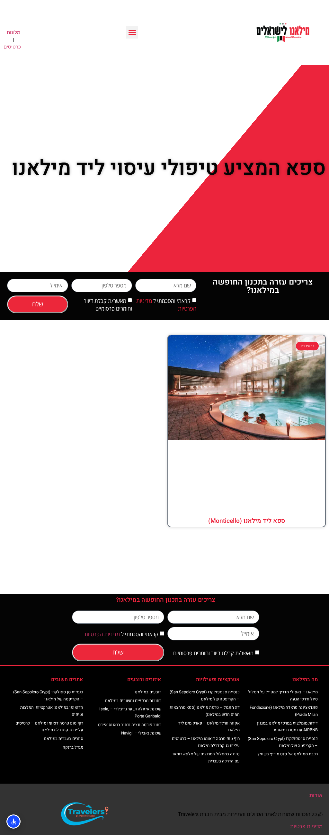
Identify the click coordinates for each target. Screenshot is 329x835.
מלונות (13, 32)
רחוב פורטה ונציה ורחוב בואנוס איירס (129, 725)
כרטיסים (12, 47)
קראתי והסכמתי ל (121, 634)
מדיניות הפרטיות (102, 634)
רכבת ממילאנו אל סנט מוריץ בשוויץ (287, 754)
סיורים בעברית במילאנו (63, 738)
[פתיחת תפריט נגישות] (13, 821)
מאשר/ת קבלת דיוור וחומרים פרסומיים (108, 304)
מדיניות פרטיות (306, 826)
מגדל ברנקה (73, 747)
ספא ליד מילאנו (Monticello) (246, 520)
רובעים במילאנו (148, 692)
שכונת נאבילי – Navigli (141, 733)
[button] (132, 32)
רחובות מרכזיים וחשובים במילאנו (133, 701)
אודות (316, 795)
